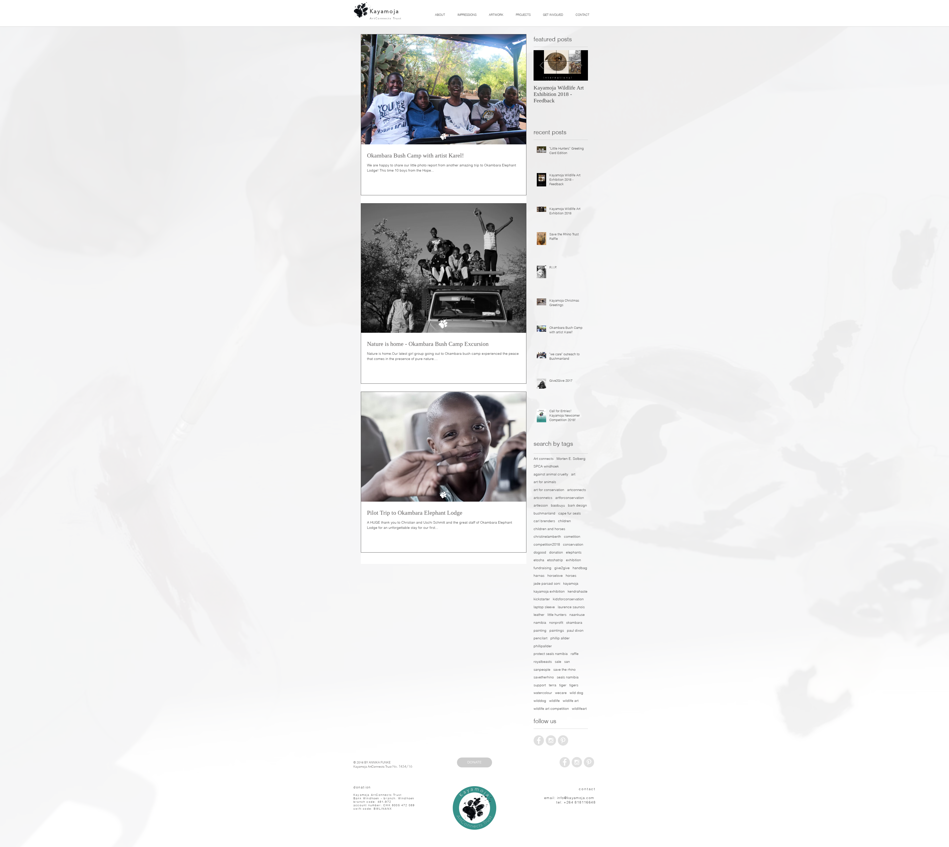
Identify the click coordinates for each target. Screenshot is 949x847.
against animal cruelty (551, 474)
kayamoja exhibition (549, 591)
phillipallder (543, 646)
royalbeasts (543, 661)
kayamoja (570, 583)
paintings (556, 630)
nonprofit (556, 622)
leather (539, 614)
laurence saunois (571, 607)
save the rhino (564, 669)
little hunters (556, 614)
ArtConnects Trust (386, 18)
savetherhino (544, 677)
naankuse (577, 614)
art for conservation (549, 490)
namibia (540, 622)
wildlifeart (579, 708)
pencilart (540, 638)
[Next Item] (580, 65)
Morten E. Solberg (571, 458)
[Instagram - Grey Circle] (551, 740)
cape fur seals (569, 513)
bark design (577, 505)
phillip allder (560, 638)
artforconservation (569, 497)
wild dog (576, 693)
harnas (539, 575)
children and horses (549, 529)
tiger (562, 685)
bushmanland (544, 513)
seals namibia (568, 677)
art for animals (545, 482)
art (573, 474)
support (540, 685)
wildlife (554, 700)
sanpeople (542, 669)
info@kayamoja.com (575, 798)
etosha (539, 560)
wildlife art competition (551, 708)
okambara (574, 622)
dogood (540, 552)
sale (558, 661)
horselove (555, 575)
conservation (573, 544)
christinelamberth (547, 536)
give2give (562, 568)
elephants (574, 552)
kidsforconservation (568, 599)
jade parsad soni (547, 583)
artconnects (576, 490)
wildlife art (571, 700)
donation (556, 552)
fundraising (542, 568)
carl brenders (544, 521)
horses (571, 575)
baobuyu (558, 505)
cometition (572, 536)
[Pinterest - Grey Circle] (563, 740)
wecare (561, 693)
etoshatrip (555, 560)
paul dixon (575, 630)
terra (552, 685)
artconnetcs (543, 497)
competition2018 (547, 544)
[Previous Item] (541, 65)
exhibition (573, 560)
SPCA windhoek (546, 466)
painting (540, 630)
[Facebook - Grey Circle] (539, 740)
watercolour (543, 693)
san (567, 661)
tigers (573, 685)
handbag (580, 568)
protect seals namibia (551, 653)
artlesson (541, 505)
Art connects (544, 458)
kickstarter (542, 599)
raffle (575, 653)
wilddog (540, 700)
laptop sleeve (544, 607)
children (564, 521)
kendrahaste (577, 591)
